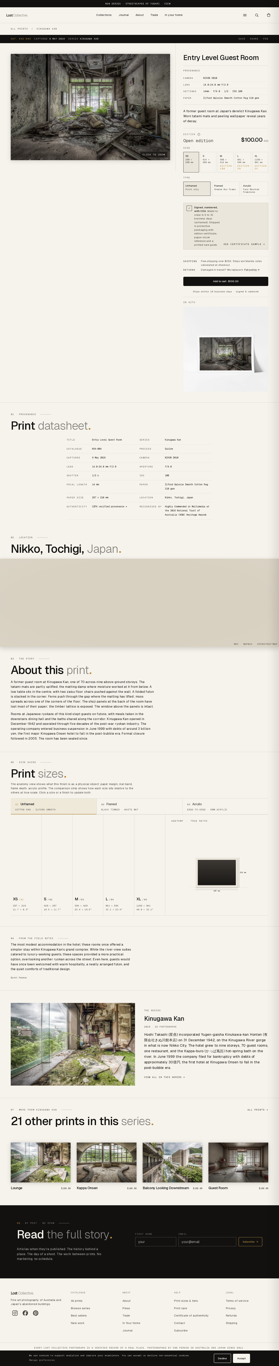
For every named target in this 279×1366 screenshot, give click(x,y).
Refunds (231, 1315)
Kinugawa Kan (47, 28)
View (167, 3)
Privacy (231, 1308)
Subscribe (250, 1241)
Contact (179, 1323)
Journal (124, 15)
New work (78, 1323)
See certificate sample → (244, 244)
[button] (268, 15)
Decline (222, 1358)
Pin (265, 38)
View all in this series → (164, 1077)
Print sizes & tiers (186, 1301)
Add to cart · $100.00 (226, 281)
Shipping (231, 1323)
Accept (241, 1358)
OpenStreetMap (267, 644)
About (140, 15)
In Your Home (131, 1323)
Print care (180, 1308)
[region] (139, 603)
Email (183, 1234)
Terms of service (237, 1301)
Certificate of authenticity (191, 1315)
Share (254, 38)
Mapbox (248, 644)
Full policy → (252, 269)
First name (143, 1234)
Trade (154, 15)
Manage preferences (42, 1360)
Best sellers (79, 1315)
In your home (174, 15)
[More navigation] (245, 15)
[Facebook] (25, 1315)
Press (126, 1308)
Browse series (80, 1308)
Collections (104, 15)
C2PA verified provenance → (109, 506)
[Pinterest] (35, 1315)
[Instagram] (15, 1315)
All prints (19, 28)
